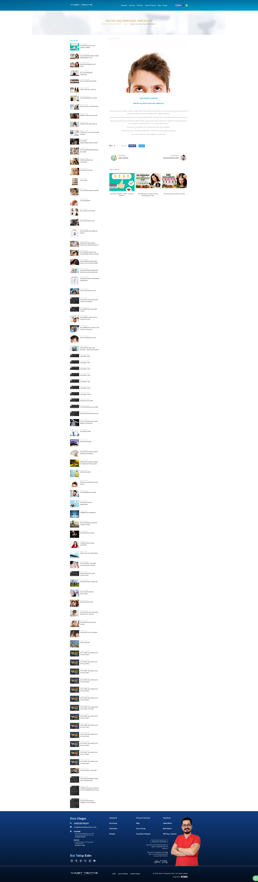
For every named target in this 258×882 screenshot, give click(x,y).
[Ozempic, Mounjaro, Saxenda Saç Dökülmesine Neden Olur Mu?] (74, 790)
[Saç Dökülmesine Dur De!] (74, 339)
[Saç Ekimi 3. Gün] (74, 368)
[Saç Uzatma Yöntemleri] (74, 212)
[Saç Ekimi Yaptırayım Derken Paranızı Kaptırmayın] (74, 453)
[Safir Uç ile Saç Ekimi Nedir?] (74, 554)
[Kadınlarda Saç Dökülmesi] (74, 633)
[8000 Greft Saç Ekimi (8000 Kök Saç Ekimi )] (74, 653)
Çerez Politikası (123, 874)
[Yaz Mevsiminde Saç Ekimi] (74, 493)
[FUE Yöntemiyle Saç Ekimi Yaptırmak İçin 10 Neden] (74, 564)
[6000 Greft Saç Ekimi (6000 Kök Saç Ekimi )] (74, 690)
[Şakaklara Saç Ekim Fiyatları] (74, 413)
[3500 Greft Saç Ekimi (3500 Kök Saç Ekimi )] (74, 735)
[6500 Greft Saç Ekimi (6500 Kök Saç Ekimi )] (74, 681)
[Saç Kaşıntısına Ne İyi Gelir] (74, 98)
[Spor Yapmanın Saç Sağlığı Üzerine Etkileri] (74, 524)
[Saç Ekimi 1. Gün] (74, 355)
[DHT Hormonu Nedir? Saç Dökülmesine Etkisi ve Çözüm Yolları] (74, 253)
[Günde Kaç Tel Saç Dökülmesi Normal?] (74, 132)
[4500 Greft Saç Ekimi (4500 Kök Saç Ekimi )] (74, 717)
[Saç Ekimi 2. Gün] (74, 362)
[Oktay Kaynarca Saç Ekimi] (74, 770)
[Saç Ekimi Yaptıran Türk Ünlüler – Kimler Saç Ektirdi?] (74, 348)
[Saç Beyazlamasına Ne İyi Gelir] (74, 64)
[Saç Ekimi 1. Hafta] (74, 387)
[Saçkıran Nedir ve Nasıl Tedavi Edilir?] (74, 573)
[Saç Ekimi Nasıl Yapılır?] (74, 534)
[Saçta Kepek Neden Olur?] (74, 291)
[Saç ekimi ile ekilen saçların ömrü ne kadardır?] (74, 300)
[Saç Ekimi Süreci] (74, 202)
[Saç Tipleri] (74, 181)
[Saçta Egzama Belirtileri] (74, 81)
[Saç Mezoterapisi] (74, 442)
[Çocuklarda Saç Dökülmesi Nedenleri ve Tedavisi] (74, 613)
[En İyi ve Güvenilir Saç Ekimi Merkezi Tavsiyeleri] (74, 422)
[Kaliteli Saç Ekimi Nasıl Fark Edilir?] (74, 483)
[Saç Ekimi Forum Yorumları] (74, 583)
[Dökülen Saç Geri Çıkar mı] (74, 124)
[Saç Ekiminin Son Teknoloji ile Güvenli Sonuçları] (74, 328)
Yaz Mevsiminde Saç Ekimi (171, 158)
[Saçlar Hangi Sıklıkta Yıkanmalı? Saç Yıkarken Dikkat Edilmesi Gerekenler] (74, 803)
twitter (142, 146)
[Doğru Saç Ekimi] (74, 473)
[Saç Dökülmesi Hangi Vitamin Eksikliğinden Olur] (74, 56)
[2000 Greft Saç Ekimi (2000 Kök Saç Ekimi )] (74, 762)
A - (115, 145)
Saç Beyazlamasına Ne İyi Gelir (174, 194)
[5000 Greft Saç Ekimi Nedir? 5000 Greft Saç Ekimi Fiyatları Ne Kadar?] (74, 708)
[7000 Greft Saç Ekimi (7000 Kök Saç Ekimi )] (74, 672)
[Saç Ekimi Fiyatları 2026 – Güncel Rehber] (74, 46)
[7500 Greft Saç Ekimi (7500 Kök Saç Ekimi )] (74, 662)
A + (110, 145)
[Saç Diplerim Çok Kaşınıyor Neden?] (74, 233)
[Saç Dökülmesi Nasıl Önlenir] (74, 191)
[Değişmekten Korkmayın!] (74, 513)
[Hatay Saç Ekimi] (74, 643)
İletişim (179, 5)
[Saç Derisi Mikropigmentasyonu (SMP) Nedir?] (74, 142)
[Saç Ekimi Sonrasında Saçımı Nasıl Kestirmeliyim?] (74, 779)
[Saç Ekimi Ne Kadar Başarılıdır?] (74, 503)
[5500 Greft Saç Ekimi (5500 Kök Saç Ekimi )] (74, 699)
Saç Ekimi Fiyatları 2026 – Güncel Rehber (122, 194)
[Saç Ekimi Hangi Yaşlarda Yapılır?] (74, 623)
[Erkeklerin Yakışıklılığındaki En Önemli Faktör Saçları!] (74, 463)
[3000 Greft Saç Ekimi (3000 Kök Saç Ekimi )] (74, 744)
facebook (132, 146)
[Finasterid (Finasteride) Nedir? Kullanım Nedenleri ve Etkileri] (74, 244)
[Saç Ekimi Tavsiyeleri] (74, 603)
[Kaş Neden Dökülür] (74, 171)
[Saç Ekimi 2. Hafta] (74, 393)
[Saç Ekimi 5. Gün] (74, 381)
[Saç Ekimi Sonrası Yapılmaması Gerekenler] (74, 280)
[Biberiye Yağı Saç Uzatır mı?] (74, 116)
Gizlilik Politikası (135, 874)
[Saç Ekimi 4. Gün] (74, 374)
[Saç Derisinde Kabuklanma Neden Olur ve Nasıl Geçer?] (74, 262)
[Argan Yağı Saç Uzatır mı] (74, 90)
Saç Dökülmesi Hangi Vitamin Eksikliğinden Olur (148, 194)
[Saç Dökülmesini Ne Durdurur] (74, 73)
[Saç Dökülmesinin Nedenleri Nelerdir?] (74, 151)
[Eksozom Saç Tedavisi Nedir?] (74, 107)
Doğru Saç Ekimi (123, 158)
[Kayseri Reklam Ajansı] (180, 877)
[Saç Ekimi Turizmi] (74, 432)
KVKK (114, 874)
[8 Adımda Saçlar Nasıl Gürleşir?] (74, 544)
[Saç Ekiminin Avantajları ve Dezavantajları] (74, 318)
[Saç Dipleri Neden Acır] (74, 222)
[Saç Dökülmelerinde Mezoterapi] (74, 593)
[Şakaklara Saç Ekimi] (74, 400)
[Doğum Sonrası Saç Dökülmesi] (74, 161)
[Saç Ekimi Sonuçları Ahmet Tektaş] (74, 309)
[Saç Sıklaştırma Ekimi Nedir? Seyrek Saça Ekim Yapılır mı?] (74, 270)
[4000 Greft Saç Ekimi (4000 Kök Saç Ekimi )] (74, 726)
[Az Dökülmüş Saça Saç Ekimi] (74, 406)
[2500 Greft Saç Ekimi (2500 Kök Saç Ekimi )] (74, 753)
